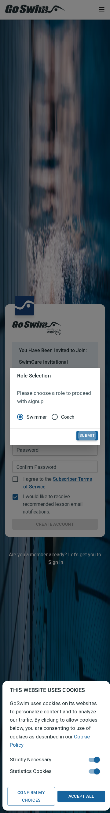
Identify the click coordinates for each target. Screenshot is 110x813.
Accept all (81, 796)
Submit (87, 435)
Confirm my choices (31, 796)
